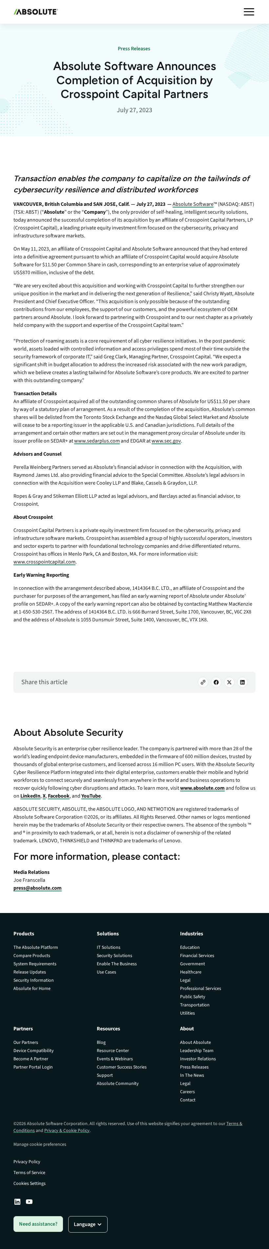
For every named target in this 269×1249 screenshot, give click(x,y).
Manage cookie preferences (39, 1144)
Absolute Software (193, 204)
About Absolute (195, 1042)
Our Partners (25, 1042)
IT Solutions (108, 947)
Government (192, 964)
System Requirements (34, 964)
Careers (187, 1092)
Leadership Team (197, 1050)
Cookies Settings (29, 1183)
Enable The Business (117, 964)
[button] (249, 11)
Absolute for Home (32, 988)
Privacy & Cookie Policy (67, 1130)
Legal (185, 980)
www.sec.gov (166, 440)
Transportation (195, 1005)
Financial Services (197, 955)
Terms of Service (29, 1172)
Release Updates (29, 972)
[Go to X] (229, 682)
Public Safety (192, 997)
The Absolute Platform (35, 947)
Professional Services (200, 988)
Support (105, 1075)
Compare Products (31, 955)
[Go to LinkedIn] (242, 682)
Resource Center (113, 1050)
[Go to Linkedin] (17, 1202)
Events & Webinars (115, 1059)
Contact (188, 1100)
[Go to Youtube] (29, 1202)
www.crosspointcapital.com (44, 561)
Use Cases (106, 972)
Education (190, 947)
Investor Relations (198, 1059)
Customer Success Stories (122, 1067)
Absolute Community (118, 1083)
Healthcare (190, 972)
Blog (101, 1042)
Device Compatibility (33, 1050)
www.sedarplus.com (97, 440)
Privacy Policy (26, 1162)
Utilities (187, 1013)
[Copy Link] (203, 682)
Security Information (33, 980)
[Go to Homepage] (35, 12)
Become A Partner (30, 1059)
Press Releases (194, 1067)
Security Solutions (114, 955)
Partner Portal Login (33, 1067)
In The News (192, 1075)
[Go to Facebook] (216, 682)
